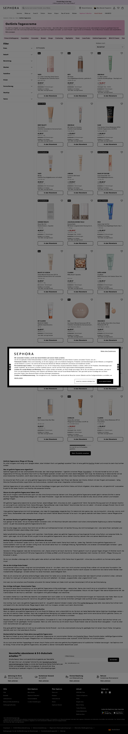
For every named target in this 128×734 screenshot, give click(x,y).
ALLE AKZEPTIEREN (105, 381)
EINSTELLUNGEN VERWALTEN (85, 381)
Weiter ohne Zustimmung (108, 351)
